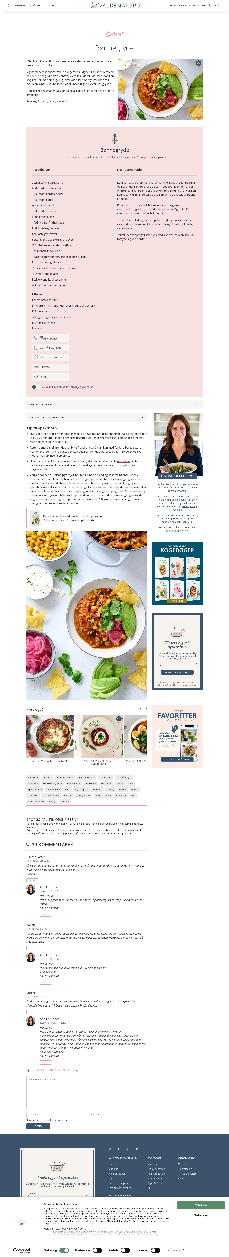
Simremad (106, 783)
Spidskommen (35, 789)
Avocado (64, 801)
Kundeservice (116, 1178)
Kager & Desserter (157, 1183)
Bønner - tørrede (103, 795)
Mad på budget (124, 777)
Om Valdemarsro (187, 1173)
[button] (140, 709)
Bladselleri (33, 795)
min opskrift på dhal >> (54, 101)
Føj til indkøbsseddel (49, 338)
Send (44, 376)
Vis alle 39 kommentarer (53, 1070)
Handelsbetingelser (119, 1183)
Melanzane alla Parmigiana (50, 760)
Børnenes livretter (65, 777)
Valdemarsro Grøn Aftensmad (61, 520)
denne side (47, 833)
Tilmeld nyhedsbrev (177, 672)
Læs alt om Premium (120, 1187)
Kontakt (182, 1178)
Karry (130, 783)
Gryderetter (105, 777)
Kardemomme (53, 789)
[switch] (97, 1250)
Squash (134, 789)
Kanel (67, 789)
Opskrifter (19, 6)
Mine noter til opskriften (47, 417)
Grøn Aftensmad (156, 1168)
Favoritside (114, 1164)
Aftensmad (33, 777)
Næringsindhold (41, 404)
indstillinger (103, 1218)
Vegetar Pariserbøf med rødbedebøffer (99, 762)
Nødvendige (201, 1215)
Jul (148, 1187)
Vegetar (120, 783)
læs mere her (191, 685)
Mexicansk (33, 783)
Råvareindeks (185, 1168)
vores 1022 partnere (63, 1208)
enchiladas (123, 461)
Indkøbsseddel (117, 1173)
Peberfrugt (121, 795)
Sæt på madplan (50, 347)
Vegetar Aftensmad (157, 1178)
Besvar (32, 880)
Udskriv (45, 367)
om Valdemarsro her (177, 530)
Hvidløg (110, 789)
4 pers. (160, 157)
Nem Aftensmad (156, 1173)
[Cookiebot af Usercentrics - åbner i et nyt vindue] (21, 1250)
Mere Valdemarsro (178, 6)
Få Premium (38, 5)
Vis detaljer (173, 1250)
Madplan (52, 6)
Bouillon (68, 795)
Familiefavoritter (87, 777)
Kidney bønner (84, 795)
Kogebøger (199, 6)
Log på (215, 5)
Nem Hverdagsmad (52, 783)
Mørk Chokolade (36, 801)
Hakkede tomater (51, 795)
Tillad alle (201, 1205)
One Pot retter (74, 783)
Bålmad (47, 777)
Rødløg (52, 801)
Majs (133, 795)
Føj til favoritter (51, 357)
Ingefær (123, 789)
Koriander (97, 789)
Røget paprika (81, 789)
